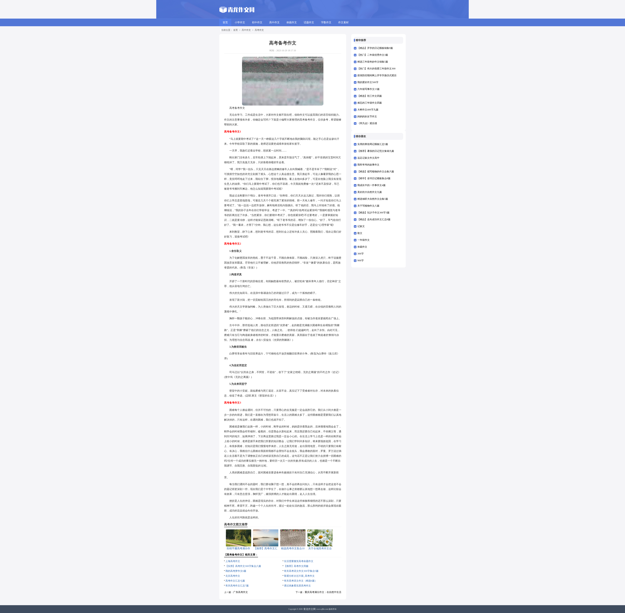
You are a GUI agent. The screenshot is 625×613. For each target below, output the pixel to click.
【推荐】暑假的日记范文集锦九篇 (375, 151)
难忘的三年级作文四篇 (369, 102)
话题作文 (309, 22)
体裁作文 (291, 22)
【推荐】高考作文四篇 (296, 566)
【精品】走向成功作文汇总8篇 (373, 219)
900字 (360, 260)
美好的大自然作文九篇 (369, 192)
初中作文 (257, 22)
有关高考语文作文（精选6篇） (300, 580)
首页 (225, 22)
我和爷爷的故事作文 (368, 164)
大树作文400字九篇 (367, 109)
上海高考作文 (232, 561)
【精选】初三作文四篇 (369, 96)
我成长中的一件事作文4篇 (371, 185)
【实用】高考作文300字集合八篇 (243, 566)
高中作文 (274, 22)
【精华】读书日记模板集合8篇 (373, 178)
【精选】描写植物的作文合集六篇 (375, 171)
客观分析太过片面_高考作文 (299, 576)
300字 (360, 253)
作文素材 (343, 22)
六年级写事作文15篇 (368, 89)
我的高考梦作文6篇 (235, 571)
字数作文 (326, 22)
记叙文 (361, 226)
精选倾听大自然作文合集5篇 (372, 199)
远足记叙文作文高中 (368, 158)
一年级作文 (363, 240)
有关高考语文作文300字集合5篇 (301, 571)
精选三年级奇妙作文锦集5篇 (372, 61)
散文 (359, 233)
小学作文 (240, 22)
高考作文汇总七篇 (235, 580)
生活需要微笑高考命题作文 (298, 561)
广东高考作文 (240, 592)
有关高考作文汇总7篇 (237, 585)
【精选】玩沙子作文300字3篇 (373, 212)
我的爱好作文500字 (367, 82)
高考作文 (259, 30)
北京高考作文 (232, 576)
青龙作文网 (309, 609)
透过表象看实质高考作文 (297, 585)
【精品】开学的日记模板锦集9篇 (375, 48)
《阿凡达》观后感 (367, 123)
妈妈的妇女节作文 (367, 116)
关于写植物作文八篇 (368, 205)
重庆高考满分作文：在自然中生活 (323, 592)
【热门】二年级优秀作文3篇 (372, 55)
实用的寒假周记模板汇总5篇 (372, 144)
